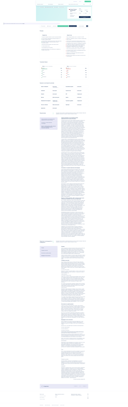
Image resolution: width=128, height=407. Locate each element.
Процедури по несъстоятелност (45, 255)
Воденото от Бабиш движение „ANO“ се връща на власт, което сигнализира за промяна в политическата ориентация (48, 127)
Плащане (42, 247)
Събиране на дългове (44, 250)
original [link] (23, 23)
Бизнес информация (42, 397)
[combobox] (82, 26)
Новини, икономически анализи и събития (59, 394)
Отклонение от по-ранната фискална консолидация (46, 123)
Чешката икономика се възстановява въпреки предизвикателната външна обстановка (48, 119)
